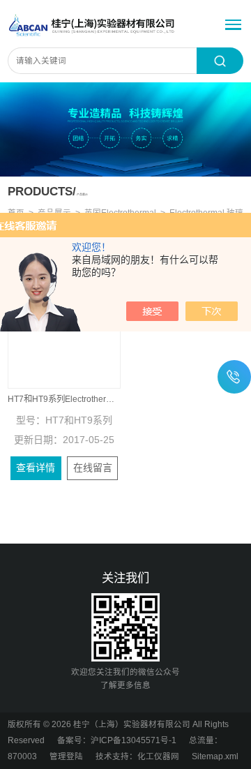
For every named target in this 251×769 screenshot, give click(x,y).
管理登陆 (66, 756)
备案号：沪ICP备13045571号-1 (116, 740)
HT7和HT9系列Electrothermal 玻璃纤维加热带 (64, 399)
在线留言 (92, 467)
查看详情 (35, 467)
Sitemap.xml (215, 756)
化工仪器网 (158, 756)
